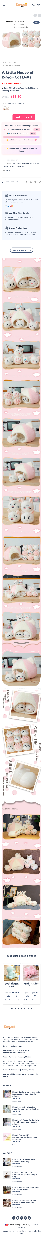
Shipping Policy (27, 1070)
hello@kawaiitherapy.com (14, 1052)
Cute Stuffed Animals (11, 65)
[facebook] (13, 1218)
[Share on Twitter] (30, 182)
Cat (13, 163)
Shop (4, 62)
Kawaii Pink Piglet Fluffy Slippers (31, 984)
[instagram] (17, 1218)
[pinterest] (29, 1218)
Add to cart (24, 117)
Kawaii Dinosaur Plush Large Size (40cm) (12, 984)
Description (19, 250)
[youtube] (25, 1218)
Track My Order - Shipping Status (17, 1057)
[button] (4, 5)
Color (4, 103)
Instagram (17, 1046)
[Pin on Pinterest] (35, 182)
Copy (36, 129)
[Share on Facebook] (26, 182)
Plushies (12, 62)
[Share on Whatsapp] (39, 182)
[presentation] (5, 39)
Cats (8, 170)
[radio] (5, 108)
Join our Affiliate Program (13, 1074)
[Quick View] (8, 996)
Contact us (7, 1050)
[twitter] (21, 1218)
